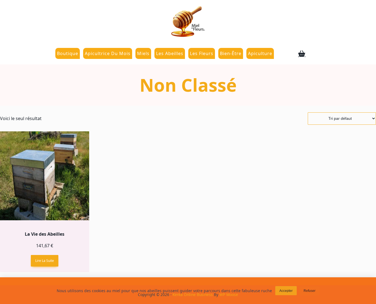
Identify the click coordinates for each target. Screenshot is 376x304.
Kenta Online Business (193, 294)
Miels (143, 53)
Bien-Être (230, 53)
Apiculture (260, 53)
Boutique (67, 53)
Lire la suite (44, 260)
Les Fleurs (201, 53)
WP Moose (228, 294)
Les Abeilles (169, 53)
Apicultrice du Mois (107, 53)
